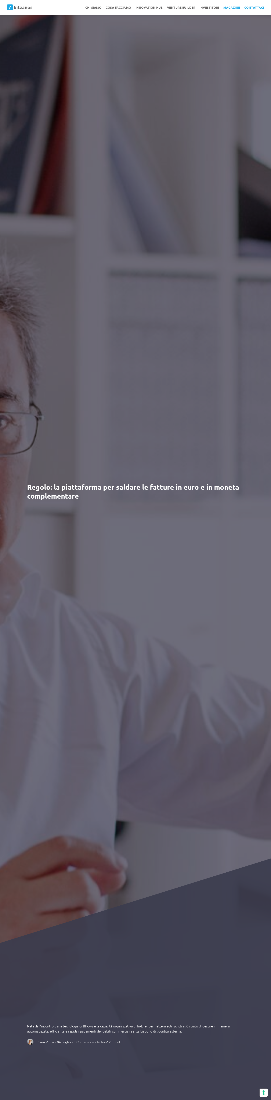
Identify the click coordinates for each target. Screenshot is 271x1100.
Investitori (209, 7)
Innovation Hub (149, 7)
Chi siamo (93, 7)
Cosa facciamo (118, 7)
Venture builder (181, 7)
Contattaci (254, 7)
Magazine (231, 7)
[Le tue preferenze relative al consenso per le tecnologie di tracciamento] (264, 1093)
